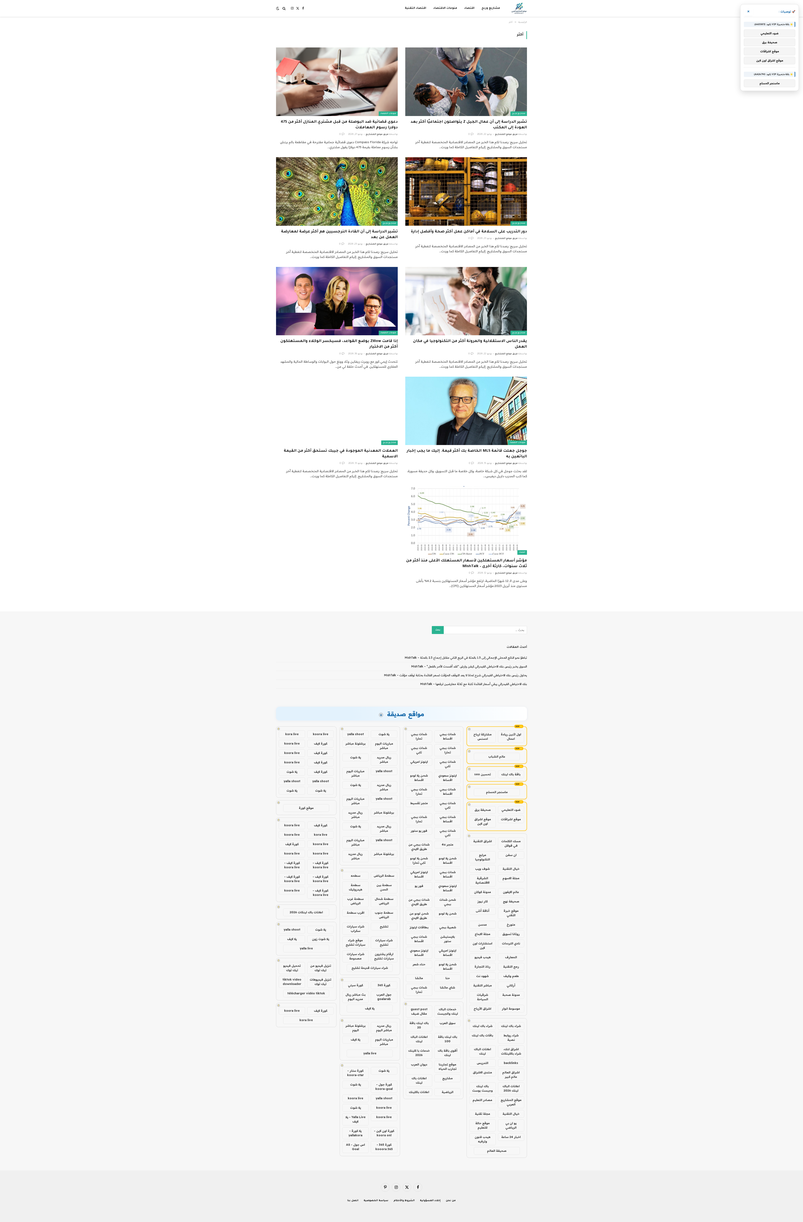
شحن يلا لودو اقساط (419, 778)
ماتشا (419, 978)
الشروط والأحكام (404, 1200)
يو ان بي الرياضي (511, 1125)
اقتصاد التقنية (415, 8)
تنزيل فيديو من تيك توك (320, 968)
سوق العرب (447, 1023)
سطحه (355, 876)
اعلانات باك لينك (419, 1080)
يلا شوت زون (320, 939)
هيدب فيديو (482, 957)
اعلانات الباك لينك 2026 (511, 1088)
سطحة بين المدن (384, 887)
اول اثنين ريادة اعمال (511, 736)
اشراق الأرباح (482, 1008)
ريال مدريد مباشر (384, 759)
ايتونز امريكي (419, 762)
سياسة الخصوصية (376, 1200)
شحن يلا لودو (447, 913)
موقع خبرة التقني (511, 913)
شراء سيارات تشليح (384, 942)
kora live (292, 734)
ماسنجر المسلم (497, 792)
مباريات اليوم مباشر (384, 746)
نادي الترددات (511, 943)
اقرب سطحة (355, 913)
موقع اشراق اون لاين (482, 821)
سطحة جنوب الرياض (384, 915)
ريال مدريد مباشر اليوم (384, 1028)
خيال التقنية (511, 869)
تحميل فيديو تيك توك (292, 968)
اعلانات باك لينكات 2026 (306, 912)
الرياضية (447, 1092)
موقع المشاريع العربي (511, 1102)
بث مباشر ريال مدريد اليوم (355, 997)
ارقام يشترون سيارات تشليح (384, 956)
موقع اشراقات (511, 819)
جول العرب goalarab (383, 997)
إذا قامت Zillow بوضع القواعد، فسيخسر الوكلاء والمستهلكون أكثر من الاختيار (339, 344)
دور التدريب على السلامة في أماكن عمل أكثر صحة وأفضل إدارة (469, 232)
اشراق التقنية (482, 841)
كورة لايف (320, 743)
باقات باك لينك (482, 1035)
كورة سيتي (355, 985)
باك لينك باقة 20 (419, 1025)
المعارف (511, 957)
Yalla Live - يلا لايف (355, 1119)
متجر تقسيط (419, 803)
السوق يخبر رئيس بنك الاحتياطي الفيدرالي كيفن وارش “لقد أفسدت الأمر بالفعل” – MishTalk (469, 666)
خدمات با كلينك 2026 (419, 1053)
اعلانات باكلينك (419, 1092)
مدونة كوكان (482, 892)
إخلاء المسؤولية (430, 1200)
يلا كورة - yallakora (355, 1133)
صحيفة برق (482, 810)
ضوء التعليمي (510, 810)
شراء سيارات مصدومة (355, 956)
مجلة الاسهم (511, 878)
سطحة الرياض (384, 876)
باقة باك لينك (510, 774)
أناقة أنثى (482, 911)
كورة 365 (384, 985)
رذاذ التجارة (482, 966)
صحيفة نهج (511, 901)
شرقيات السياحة (482, 997)
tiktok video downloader (292, 982)
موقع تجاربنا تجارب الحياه (447, 1067)
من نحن (451, 1200)
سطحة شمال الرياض (384, 901)
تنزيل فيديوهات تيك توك (320, 982)
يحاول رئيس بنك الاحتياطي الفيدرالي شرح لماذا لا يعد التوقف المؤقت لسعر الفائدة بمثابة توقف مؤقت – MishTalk (455, 675)
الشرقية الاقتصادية (482, 880)
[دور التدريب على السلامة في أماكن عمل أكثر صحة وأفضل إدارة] (466, 191)
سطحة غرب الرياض (355, 901)
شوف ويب (482, 869)
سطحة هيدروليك (355, 887)
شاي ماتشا (447, 987)
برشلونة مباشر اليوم (355, 1028)
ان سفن (511, 855)
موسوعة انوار (511, 1008)
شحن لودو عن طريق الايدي (419, 916)
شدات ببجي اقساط (448, 736)
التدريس (482, 1063)
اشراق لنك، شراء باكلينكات (511, 1051)
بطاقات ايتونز (419, 927)
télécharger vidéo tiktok (306, 993)
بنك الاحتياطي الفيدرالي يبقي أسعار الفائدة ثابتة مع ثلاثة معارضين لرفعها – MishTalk (473, 684)
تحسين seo (482, 774)
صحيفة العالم (496, 1151)
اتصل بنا (352, 1200)
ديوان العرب (419, 1064)
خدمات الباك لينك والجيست (447, 1011)
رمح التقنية (511, 966)
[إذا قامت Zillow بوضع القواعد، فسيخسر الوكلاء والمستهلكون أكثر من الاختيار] (337, 301)
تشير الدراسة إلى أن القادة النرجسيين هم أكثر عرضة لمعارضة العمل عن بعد (339, 235)
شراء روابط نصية (511, 1037)
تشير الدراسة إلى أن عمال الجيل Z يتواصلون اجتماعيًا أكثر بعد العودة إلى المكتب (468, 125)
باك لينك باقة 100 (447, 1039)
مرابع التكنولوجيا (482, 857)
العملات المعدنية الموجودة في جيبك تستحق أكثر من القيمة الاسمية (341, 454)
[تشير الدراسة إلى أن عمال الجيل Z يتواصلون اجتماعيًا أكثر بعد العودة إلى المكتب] (466, 81)
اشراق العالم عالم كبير (511, 1074)
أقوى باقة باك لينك (447, 1053)
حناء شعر (419, 964)
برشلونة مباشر (355, 743)
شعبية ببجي (447, 927)
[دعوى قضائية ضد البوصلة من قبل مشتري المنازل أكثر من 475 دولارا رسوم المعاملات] (337, 81)
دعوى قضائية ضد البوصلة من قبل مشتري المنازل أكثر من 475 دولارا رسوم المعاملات (339, 125)
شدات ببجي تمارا (419, 736)
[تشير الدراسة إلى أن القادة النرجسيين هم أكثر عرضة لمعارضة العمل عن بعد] (337, 191)
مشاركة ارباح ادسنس (482, 736)
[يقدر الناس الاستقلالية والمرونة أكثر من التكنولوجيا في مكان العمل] (466, 301)
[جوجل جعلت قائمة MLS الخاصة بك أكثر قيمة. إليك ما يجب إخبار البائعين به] (466, 411)
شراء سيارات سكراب (355, 929)
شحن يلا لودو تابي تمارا (419, 860)
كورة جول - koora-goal (384, 1087)
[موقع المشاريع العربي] (519, 8)
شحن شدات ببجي (447, 902)
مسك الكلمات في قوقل (511, 843)
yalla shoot (355, 734)
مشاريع (447, 1078)
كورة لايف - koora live (320, 865)
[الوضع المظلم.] (278, 8)
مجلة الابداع (482, 934)
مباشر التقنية (482, 985)
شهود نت (482, 976)
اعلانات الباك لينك (482, 1051)
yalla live (369, 1053)
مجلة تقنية (482, 1114)
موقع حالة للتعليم (482, 1125)
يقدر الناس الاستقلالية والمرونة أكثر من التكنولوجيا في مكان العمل (470, 344)
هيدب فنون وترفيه (482, 1139)
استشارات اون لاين (482, 945)
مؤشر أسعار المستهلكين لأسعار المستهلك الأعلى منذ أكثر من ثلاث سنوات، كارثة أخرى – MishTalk (466, 564)
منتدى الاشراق (482, 1072)
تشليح (384, 926)
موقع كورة (306, 808)
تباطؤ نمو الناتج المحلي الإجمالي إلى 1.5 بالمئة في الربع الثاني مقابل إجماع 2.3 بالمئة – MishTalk (466, 657)
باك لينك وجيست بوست (482, 1088)
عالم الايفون (511, 892)
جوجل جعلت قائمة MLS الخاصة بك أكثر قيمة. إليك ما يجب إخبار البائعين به (467, 454)
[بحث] (284, 8)
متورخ (511, 924)
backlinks (511, 1063)
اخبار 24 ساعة (511, 1137)
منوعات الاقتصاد (445, 8)
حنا (447, 978)
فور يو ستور (419, 831)
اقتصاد (469, 8)
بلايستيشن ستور (447, 939)
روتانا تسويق (511, 934)
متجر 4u (447, 844)
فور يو (419, 886)
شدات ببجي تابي (419, 750)
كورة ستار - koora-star (355, 1073)
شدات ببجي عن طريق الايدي (419, 847)
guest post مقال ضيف (419, 1011)
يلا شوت (383, 734)
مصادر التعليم (482, 1100)
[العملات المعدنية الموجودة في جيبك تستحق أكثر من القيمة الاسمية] (337, 411)
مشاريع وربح (491, 8)
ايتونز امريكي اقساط (419, 874)
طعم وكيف (511, 976)
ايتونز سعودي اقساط (447, 778)
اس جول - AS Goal (355, 1147)
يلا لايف (370, 1008)
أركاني (511, 985)
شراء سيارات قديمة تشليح (370, 968)
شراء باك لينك (511, 1026)
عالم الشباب (496, 756)
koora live (355, 1098)
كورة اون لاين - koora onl (384, 1133)
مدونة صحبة (511, 995)
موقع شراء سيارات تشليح (355, 942)
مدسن (482, 924)
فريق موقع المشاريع (506, 134)
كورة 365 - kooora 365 (384, 1147)
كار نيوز (482, 901)
